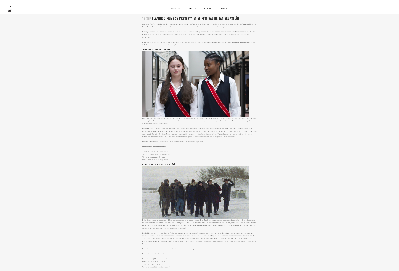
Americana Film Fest (149, 24)
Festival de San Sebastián (173, 42)
